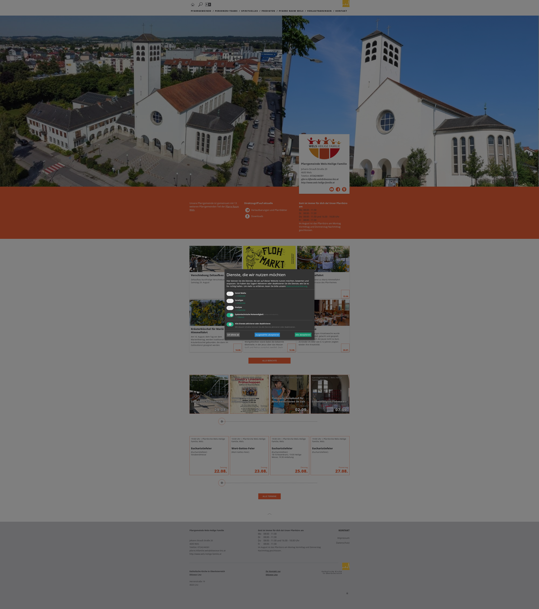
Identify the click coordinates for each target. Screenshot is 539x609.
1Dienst (239, 317)
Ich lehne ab (233, 334)
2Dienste (240, 296)
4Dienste (240, 303)
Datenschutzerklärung (296, 286)
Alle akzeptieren (303, 334)
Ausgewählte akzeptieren (267, 334)
